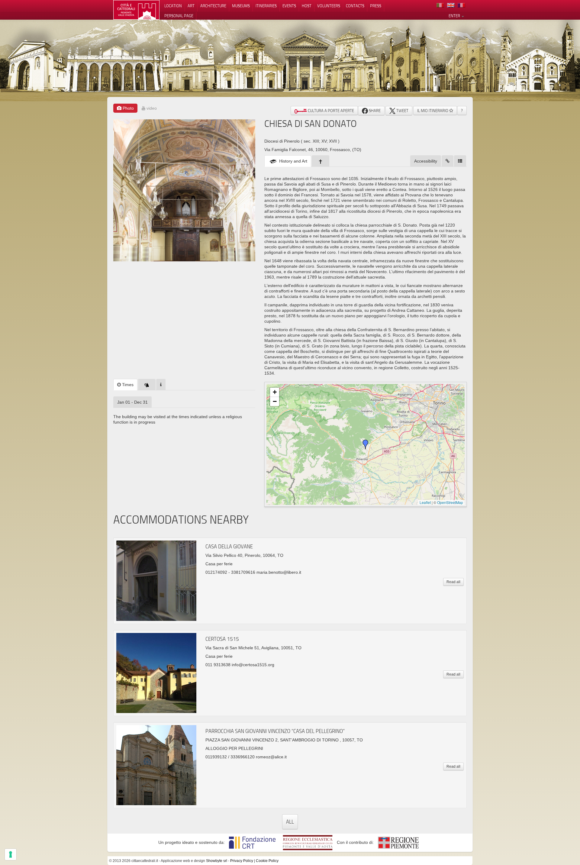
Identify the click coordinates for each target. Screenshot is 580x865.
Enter (455, 15)
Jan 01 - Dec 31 (132, 402)
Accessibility (425, 161)
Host (306, 5)
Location (173, 5)
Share (374, 110)
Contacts (355, 5)
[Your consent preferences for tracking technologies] (10, 854)
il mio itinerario (433, 110)
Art (191, 5)
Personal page (178, 15)
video (151, 108)
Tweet (401, 110)
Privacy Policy (241, 861)
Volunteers (328, 5)
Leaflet (425, 502)
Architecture (213, 5)
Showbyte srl (216, 861)
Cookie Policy (267, 861)
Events (289, 5)
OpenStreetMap (450, 502)
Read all (453, 582)
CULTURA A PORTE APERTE (330, 110)
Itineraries (266, 5)
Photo (127, 108)
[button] (365, 444)
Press (375, 5)
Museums (241, 5)
